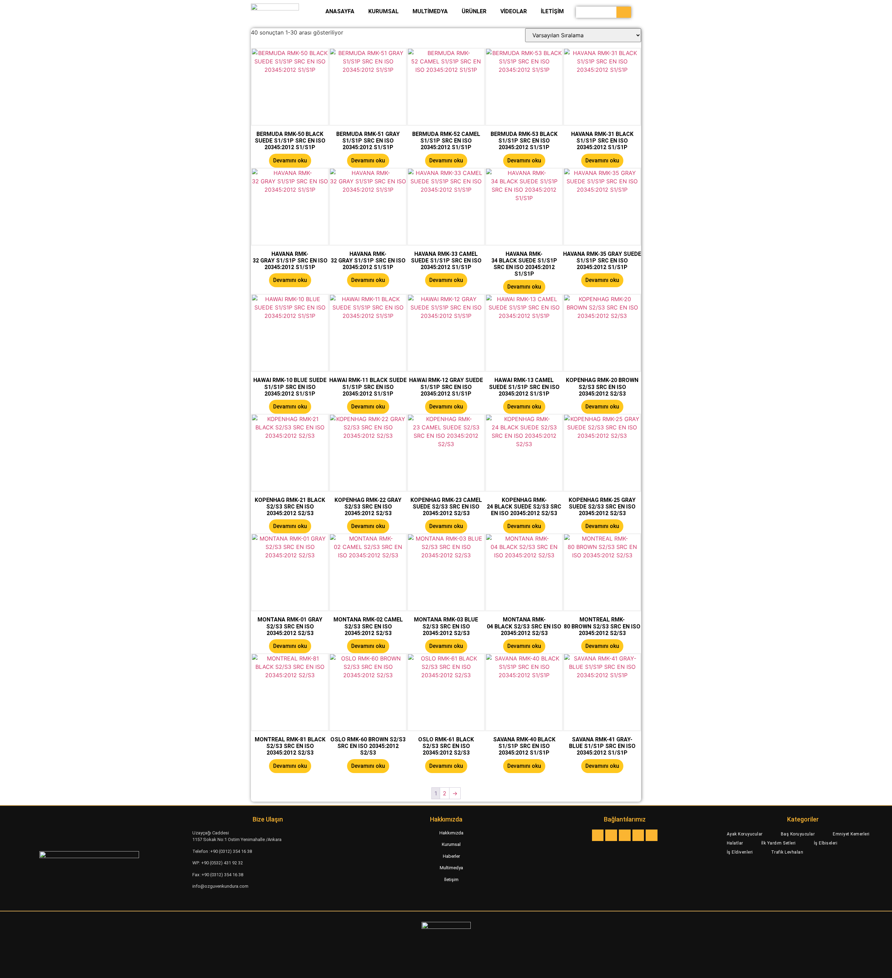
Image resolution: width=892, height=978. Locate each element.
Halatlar (735, 843)
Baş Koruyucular (798, 834)
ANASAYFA (339, 11)
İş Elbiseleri (826, 843)
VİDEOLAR (513, 11)
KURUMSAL (383, 11)
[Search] (623, 12)
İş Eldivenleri (740, 852)
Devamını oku (290, 160)
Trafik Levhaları (787, 852)
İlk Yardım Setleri (778, 843)
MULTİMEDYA (430, 11)
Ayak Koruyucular (745, 834)
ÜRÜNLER (474, 11)
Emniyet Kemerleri (851, 834)
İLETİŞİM (552, 11)
